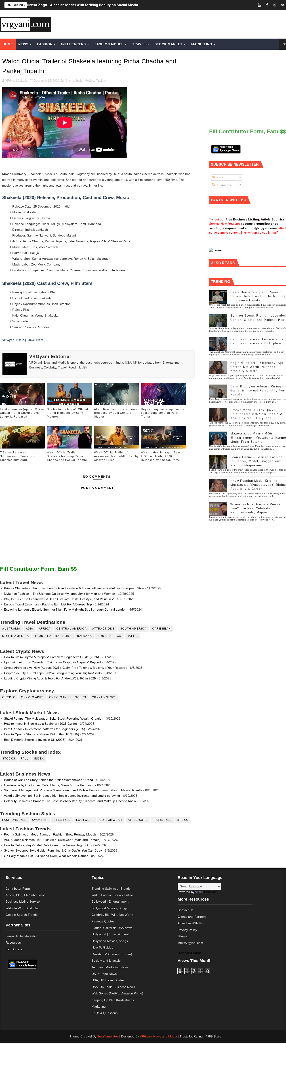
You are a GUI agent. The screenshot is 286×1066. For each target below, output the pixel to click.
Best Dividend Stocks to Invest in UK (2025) (34, 739)
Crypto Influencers (67, 697)
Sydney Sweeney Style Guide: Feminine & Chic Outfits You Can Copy (53, 850)
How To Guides (102, 947)
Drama (69, 80)
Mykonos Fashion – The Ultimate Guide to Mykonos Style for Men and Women (59, 593)
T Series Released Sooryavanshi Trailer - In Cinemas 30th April (17, 456)
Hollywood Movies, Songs (110, 941)
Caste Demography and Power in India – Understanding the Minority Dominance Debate (258, 296)
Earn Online (14, 949)
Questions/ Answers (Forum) (112, 954)
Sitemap (183, 936)
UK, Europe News (104, 973)
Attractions (103, 628)
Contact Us (185, 910)
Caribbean (161, 628)
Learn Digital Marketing (22, 936)
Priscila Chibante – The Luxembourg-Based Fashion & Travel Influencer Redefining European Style (74, 588)
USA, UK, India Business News (113, 987)
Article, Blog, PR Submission (26, 895)
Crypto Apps (32, 697)
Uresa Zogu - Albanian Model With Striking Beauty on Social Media (82, 5)
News (23, 44)
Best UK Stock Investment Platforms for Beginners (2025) (44, 729)
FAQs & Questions (105, 1013)
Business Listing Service (23, 901)
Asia (29, 628)
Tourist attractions (53, 636)
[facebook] (267, 5)
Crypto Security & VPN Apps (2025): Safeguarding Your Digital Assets (53, 673)
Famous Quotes (103, 921)
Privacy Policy (187, 930)
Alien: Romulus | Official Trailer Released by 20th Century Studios (116, 413)
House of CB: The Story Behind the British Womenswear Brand (48, 780)
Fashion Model (109, 44)
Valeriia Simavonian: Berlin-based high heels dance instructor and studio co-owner (62, 795)
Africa (45, 628)
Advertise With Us (190, 923)
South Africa (109, 636)
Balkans (84, 636)
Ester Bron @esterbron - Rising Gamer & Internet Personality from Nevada (258, 390)
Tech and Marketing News (110, 967)
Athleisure (138, 819)
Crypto (8, 697)
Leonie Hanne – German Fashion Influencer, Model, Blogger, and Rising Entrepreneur (256, 461)
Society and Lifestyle (106, 960)
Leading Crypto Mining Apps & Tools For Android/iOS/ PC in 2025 (50, 678)
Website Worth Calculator (24, 908)
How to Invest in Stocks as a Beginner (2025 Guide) (40, 723)
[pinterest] (274, 5)
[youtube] (259, 5)
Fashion (45, 44)
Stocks (8, 758)
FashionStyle (14, 819)
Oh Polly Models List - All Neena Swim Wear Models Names (46, 856)
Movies (89, 80)
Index (39, 758)
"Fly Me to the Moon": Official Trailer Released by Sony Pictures (67, 413)
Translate (210, 892)
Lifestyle (62, 819)
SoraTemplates (107, 1036)
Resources (13, 942)
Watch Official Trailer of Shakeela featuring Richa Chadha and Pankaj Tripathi (67, 456)
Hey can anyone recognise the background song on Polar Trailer (162, 413)
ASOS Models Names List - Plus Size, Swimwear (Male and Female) (52, 840)
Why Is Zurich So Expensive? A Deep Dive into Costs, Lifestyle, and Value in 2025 (61, 599)
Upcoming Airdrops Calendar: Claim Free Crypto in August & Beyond (52, 662)
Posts (218, 177)
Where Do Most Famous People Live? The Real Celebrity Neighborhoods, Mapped (255, 508)
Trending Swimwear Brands (111, 888)
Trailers (101, 80)
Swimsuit (40, 819)
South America (133, 628)
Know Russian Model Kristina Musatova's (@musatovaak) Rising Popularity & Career (258, 484)
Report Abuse (189, 953)
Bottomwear (111, 819)
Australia (11, 628)
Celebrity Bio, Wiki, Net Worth (112, 914)
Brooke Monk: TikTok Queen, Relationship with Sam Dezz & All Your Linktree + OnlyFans (257, 414)
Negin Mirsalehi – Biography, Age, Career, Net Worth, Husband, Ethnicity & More (257, 366)
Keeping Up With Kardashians (113, 1000)
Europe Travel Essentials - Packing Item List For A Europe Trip (48, 604)
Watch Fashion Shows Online (112, 895)
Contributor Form (18, 888)
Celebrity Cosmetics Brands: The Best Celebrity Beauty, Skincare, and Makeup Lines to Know (70, 801)
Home (8, 44)
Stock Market (169, 44)
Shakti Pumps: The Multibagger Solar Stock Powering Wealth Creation (53, 718)
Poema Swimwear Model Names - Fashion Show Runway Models (50, 834)
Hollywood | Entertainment (110, 934)
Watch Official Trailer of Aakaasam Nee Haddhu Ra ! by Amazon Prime (116, 456)
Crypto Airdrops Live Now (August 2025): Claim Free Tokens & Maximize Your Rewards (65, 667)
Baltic (132, 636)
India (79, 80)
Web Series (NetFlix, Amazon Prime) (117, 993)
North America (15, 636)
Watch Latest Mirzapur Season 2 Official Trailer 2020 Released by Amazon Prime (162, 456)
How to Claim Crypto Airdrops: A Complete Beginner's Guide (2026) (51, 657)
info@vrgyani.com (190, 943)
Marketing (201, 44)
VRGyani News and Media (158, 1036)
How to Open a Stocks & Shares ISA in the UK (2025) (41, 734)
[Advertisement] (179, 24)
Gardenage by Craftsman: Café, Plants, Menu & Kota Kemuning (49, 785)
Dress (182, 819)
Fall (24, 758)
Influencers (73, 44)
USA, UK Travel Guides (108, 980)
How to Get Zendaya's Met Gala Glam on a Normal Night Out (47, 845)
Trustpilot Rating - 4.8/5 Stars (200, 1036)
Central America (71, 628)
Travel (139, 44)
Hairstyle (163, 819)
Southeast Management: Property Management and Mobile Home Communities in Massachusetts (73, 790)
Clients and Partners (192, 916)
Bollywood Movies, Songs (110, 908)
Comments (222, 185)
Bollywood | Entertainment (110, 901)
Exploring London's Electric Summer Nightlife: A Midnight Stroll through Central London (65, 609)
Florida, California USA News (112, 928)
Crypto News (104, 697)
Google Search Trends (22, 914)
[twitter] (282, 5)
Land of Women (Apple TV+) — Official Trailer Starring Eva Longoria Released (22, 413)
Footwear (85, 819)
